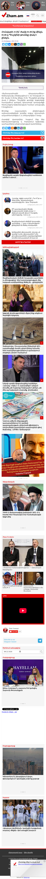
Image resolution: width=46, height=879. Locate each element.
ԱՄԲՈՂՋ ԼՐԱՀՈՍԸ (23, 242)
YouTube (17, 138)
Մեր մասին (28, 852)
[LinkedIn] (18, 44)
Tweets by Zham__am (9, 712)
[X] (15, 44)
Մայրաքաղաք (9, 746)
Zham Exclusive (8, 537)
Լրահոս (6, 193)
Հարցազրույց (9, 657)
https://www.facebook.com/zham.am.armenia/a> (30, 864)
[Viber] (21, 44)
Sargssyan (27, 877)
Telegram (17, 133)
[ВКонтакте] (9, 44)
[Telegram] (3, 44)
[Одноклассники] (12, 44)
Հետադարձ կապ (15, 852)
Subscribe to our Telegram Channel (10, 641)
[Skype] (6, 44)
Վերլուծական (9, 482)
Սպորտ (6, 797)
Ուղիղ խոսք (8, 144)
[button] (4, 166)
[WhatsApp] (24, 44)
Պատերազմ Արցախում (23, 26)
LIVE (5, 596)
